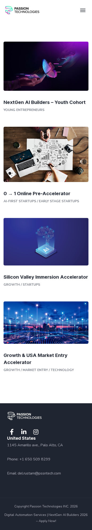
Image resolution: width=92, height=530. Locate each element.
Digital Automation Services (25, 515)
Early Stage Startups (59, 201)
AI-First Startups (20, 201)
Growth (12, 284)
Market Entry (35, 370)
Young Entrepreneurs (24, 110)
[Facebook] (12, 432)
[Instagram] (36, 432)
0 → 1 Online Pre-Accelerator (37, 193)
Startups (31, 284)
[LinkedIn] (24, 432)
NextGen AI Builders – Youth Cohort (45, 102)
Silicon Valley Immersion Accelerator (46, 277)
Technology (62, 370)
